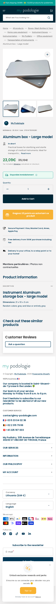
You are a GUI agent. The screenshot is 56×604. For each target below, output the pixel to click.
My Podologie (20, 379)
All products (18, 28)
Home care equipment (13, 36)
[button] (4, 11)
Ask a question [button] (16, 350)
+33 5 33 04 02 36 (16, 429)
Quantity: (7, 189)
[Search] (45, 17)
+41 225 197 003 (15, 439)
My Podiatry (27, 40)
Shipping (17, 170)
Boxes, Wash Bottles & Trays (15, 32)
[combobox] (26, 17)
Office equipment (11, 44)
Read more (26, 159)
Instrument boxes (35, 36)
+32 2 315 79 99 (14, 434)
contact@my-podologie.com (20, 424)
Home (5, 28)
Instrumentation (10, 40)
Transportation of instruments (16, 48)
